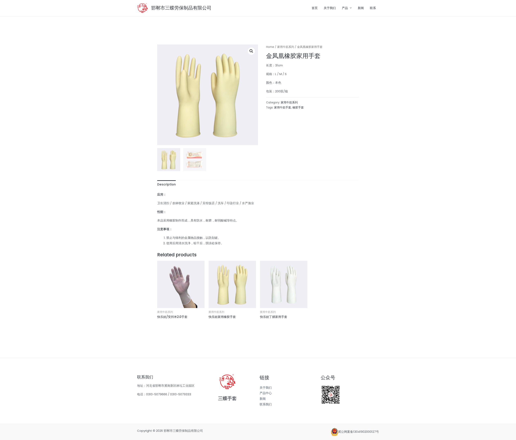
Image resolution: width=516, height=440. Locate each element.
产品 (345, 8)
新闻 (361, 8)
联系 (373, 8)
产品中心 (266, 393)
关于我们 (330, 8)
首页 (315, 8)
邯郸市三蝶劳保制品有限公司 (181, 8)
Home (270, 47)
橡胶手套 (298, 107)
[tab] (166, 184)
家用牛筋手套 (282, 107)
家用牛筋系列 (285, 47)
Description (166, 184)
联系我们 (266, 404)
